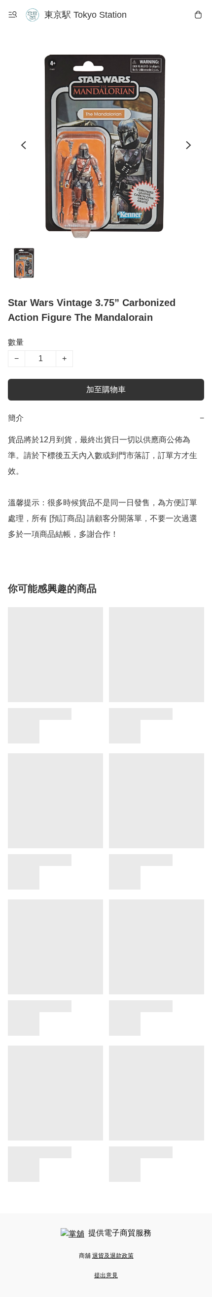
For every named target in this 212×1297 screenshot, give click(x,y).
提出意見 (106, 1275)
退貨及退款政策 (113, 1255)
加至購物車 (106, 389)
